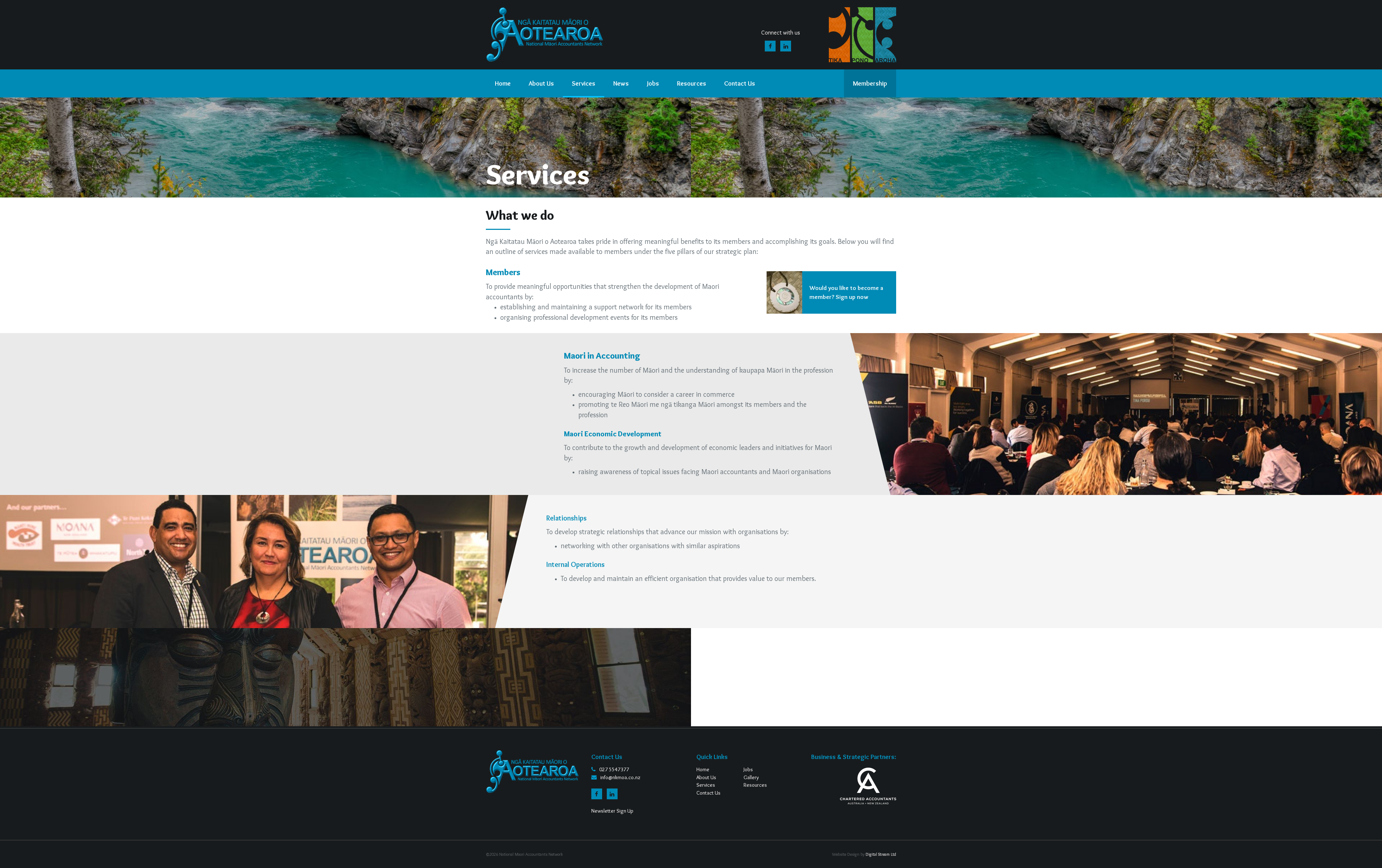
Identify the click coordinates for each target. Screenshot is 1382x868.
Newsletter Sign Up (612, 811)
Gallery (751, 777)
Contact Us (708, 793)
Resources (755, 785)
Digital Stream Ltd (881, 854)
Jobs (748, 769)
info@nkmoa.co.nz (620, 777)
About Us (706, 777)
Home (702, 769)
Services (705, 785)
